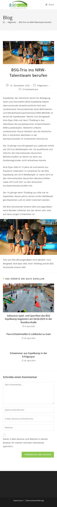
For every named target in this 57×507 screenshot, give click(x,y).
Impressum (18, 500)
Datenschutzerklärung (35, 500)
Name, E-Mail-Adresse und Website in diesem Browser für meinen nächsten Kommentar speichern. (25, 443)
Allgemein (42, 85)
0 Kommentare (30, 89)
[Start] (4, 22)
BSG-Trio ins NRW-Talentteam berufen (35, 22)
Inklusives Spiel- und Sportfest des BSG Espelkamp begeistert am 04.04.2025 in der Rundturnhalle (28, 319)
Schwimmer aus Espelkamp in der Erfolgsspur (28, 355)
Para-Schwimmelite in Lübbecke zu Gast (28, 334)
